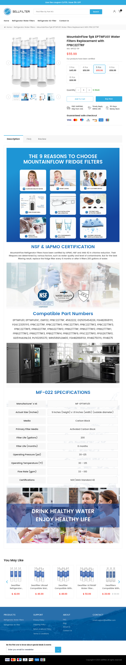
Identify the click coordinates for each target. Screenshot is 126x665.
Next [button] (119, 582)
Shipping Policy (39, 624)
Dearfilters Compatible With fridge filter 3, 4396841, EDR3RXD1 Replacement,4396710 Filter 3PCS (94, 587)
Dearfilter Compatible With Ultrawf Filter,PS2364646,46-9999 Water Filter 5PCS (47, 587)
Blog (64, 623)
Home (6, 20)
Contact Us (64, 20)
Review (42, 139)
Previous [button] (7, 582)
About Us (66, 627)
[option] (33, 63)
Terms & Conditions (41, 634)
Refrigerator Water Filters (23, 20)
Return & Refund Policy (42, 629)
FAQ (29, 139)
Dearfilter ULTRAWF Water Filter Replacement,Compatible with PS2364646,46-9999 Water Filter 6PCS (70, 587)
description (13, 139)
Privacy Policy (38, 620)
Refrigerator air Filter (47, 20)
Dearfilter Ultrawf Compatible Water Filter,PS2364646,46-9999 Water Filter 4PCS (23, 587)
